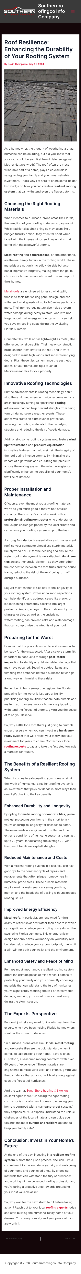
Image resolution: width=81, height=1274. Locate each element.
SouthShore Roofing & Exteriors (48, 1090)
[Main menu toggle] (73, 11)
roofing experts (15, 746)
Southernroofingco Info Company (51, 11)
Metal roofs (11, 291)
